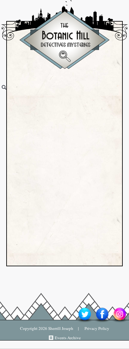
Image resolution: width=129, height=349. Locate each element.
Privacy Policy (94, 328)
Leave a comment (86, 130)
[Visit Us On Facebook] (102, 322)
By (33, 112)
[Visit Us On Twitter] (84, 322)
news (67, 90)
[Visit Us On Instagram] (119, 322)
